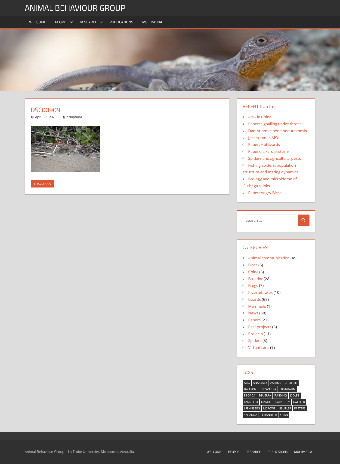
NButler (285, 408)
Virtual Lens (258, 347)
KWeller (299, 402)
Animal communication (269, 258)
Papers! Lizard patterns (269, 151)
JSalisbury (282, 402)
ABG (247, 383)
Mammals (257, 306)
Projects (255, 333)
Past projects (259, 326)
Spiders (255, 340)
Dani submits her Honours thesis (277, 130)
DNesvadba (268, 389)
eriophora (74, 117)
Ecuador (255, 278)
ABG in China (259, 117)
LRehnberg (252, 408)
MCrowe (269, 408)
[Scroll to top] (332, 456)
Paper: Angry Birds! (265, 192)
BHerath (290, 383)
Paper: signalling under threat (274, 123)
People (61, 22)
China (253, 271)
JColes (294, 395)
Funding (280, 395)
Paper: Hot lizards (264, 144)
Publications (121, 22)
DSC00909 (43, 184)
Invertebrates (260, 292)
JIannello (251, 402)
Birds (252, 264)
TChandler (268, 415)
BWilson (250, 389)
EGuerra (265, 395)
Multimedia (152, 22)
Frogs (253, 285)
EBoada (249, 395)
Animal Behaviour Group (75, 7)
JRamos (266, 402)
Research (89, 22)
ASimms (275, 383)
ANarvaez (260, 383)
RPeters (300, 408)
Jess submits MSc (263, 137)
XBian (284, 415)
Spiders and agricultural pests (274, 158)
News (253, 313)
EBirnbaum (287, 389)
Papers (254, 320)
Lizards (254, 299)
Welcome (37, 22)
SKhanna (250, 415)
